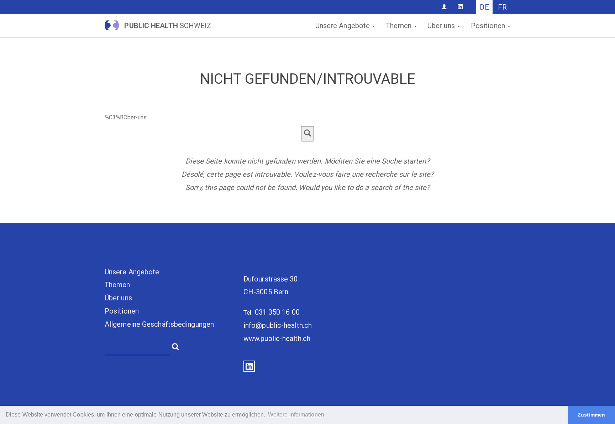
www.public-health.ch (276, 338)
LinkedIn (249, 366)
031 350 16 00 (277, 312)
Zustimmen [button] (591, 415)
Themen (399, 25)
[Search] (307, 133)
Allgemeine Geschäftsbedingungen (159, 324)
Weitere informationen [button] (296, 415)
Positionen (489, 25)
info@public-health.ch (277, 325)
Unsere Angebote (343, 25)
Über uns (442, 25)
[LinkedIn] (460, 6)
